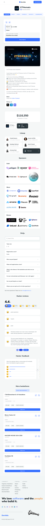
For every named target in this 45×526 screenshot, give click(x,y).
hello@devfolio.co (26, 290)
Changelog (17, 489)
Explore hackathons (7, 485)
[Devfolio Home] (22, 2)
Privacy (16, 491)
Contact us (25, 487)
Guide (23, 484)
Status (24, 485)
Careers (17, 487)
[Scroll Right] (37, 369)
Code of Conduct (16, 98)
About (16, 484)
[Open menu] (4, 2)
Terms (16, 493)
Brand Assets (5, 489)
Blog (16, 485)
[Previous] (17, 350)
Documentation (6, 491)
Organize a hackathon (7, 484)
